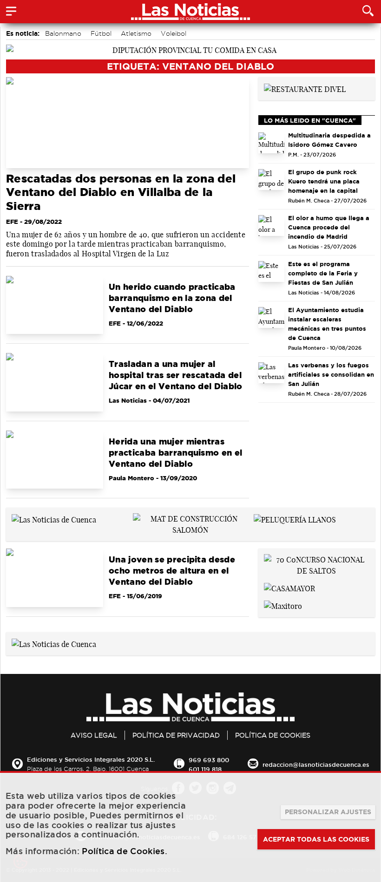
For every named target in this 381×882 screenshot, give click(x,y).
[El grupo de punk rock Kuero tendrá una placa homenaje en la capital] (271, 179)
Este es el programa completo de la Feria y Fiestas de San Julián (323, 273)
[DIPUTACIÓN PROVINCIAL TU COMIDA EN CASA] (190, 49)
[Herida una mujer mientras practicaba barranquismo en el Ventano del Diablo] (54, 460)
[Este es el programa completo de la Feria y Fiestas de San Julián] (271, 271)
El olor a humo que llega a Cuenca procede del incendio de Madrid (328, 227)
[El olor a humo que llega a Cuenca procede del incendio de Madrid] (271, 225)
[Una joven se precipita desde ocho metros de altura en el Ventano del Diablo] (54, 578)
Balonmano (63, 33)
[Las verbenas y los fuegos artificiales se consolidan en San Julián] (271, 372)
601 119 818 (205, 769)
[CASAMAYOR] (289, 587)
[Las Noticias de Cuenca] (54, 518)
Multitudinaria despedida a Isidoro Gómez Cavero (329, 140)
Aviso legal (94, 735)
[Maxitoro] (283, 605)
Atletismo (136, 33)
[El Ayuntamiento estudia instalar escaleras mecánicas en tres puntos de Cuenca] (271, 317)
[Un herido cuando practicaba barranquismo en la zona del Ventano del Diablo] (54, 305)
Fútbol (101, 33)
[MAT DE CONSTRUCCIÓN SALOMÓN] (191, 523)
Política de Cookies (272, 735)
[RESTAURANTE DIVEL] (305, 88)
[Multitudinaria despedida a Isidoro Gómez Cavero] (271, 142)
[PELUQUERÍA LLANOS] (295, 518)
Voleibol (173, 33)
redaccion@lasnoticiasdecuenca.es (316, 764)
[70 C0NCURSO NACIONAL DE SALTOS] (316, 564)
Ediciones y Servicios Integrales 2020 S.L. (91, 759)
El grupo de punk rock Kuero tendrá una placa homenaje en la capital (324, 181)
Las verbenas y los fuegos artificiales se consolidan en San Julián (331, 374)
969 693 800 (209, 760)
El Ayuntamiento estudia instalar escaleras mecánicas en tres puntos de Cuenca (327, 324)
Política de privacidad (176, 735)
